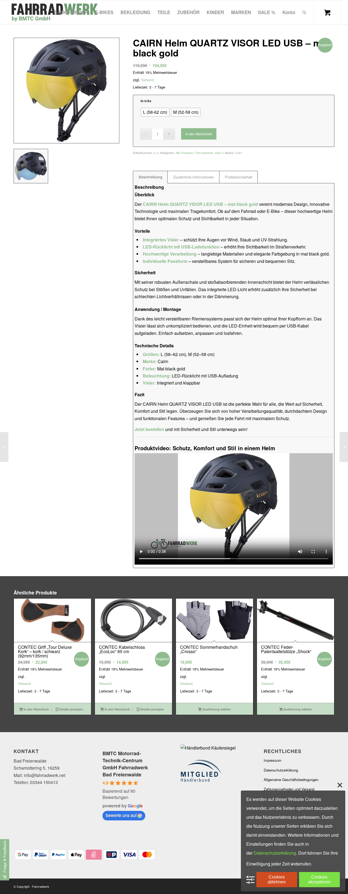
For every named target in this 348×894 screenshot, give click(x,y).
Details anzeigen (70, 709)
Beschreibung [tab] (150, 177)
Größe (146, 101)
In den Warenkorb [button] (36, 709)
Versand (147, 79)
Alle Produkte (184, 152)
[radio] (155, 112)
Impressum (272, 760)
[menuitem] (70, 12)
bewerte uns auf (121, 815)
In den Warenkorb (199, 133)
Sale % (219, 152)
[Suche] (304, 12)
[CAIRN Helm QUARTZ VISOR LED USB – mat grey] (344, 447)
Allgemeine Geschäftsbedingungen (291, 779)
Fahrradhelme (204, 152)
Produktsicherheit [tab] (238, 177)
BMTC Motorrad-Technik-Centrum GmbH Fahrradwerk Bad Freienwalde (125, 764)
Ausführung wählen (216, 709)
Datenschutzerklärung (281, 770)
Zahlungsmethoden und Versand (289, 789)
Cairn (238, 152)
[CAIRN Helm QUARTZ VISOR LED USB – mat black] (4, 447)
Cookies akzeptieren (319, 879)
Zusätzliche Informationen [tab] (193, 177)
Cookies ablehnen (277, 879)
